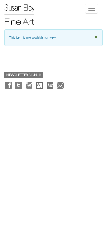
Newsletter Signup (23, 75)
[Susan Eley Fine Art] (22, 12)
